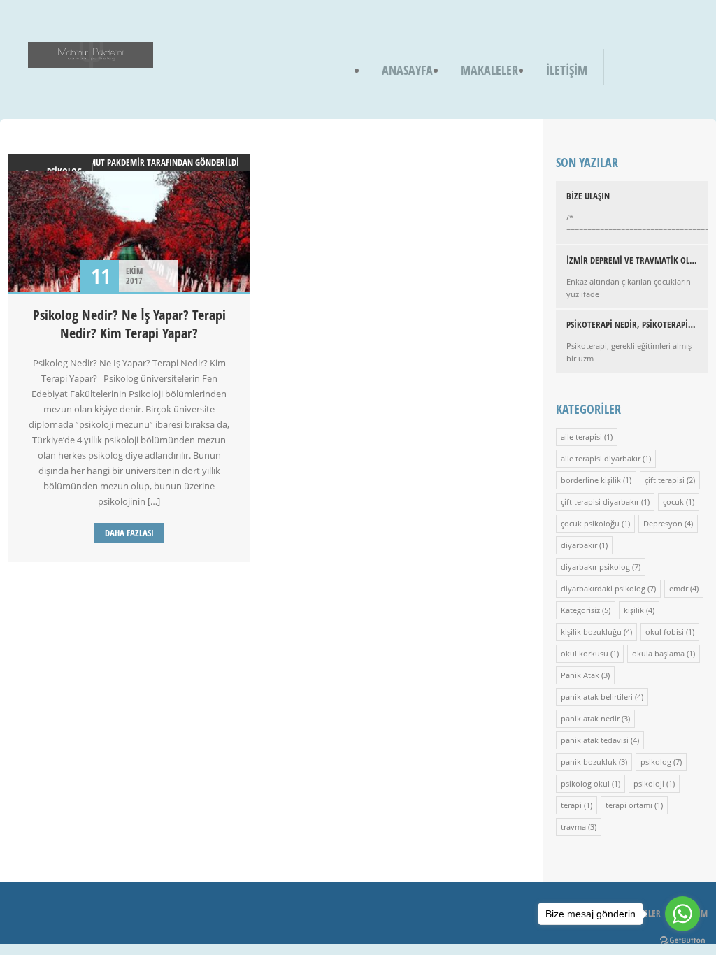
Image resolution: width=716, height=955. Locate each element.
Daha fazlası (129, 532)
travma (573, 826)
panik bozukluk (589, 761)
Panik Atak (580, 675)
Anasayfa (407, 70)
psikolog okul (585, 783)
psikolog (655, 761)
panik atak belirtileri (597, 696)
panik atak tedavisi (595, 740)
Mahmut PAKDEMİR (108, 162)
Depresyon (662, 523)
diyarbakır (579, 545)
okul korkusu (584, 653)
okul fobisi (664, 631)
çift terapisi (665, 480)
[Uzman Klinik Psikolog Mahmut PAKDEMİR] (90, 58)
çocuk (673, 501)
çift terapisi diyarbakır (600, 501)
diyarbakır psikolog (595, 566)
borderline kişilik (591, 480)
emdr (678, 588)
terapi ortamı (629, 805)
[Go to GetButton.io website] (682, 940)
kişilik (634, 610)
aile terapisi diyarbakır (600, 458)
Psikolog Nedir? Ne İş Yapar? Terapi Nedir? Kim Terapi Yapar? (129, 324)
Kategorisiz (580, 610)
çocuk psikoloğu (590, 523)
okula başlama (658, 653)
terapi (571, 805)
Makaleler (489, 70)
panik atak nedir (590, 718)
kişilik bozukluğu (591, 631)
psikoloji (648, 783)
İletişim (566, 70)
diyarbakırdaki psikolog (603, 588)
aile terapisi (581, 436)
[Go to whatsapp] (682, 913)
